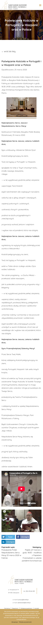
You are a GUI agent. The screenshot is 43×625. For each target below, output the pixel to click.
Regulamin (15, 608)
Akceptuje (15, 622)
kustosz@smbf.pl (22, 600)
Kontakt (36, 608)
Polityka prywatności (26, 608)
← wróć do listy (9, 51)
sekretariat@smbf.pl (23, 603)
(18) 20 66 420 (30, 591)
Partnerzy (7, 608)
